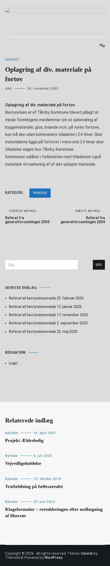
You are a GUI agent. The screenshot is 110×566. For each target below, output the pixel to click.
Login (13, 363)
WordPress (54, 557)
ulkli (8, 88)
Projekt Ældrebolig (24, 440)
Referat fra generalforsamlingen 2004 (83, 216)
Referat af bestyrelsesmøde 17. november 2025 (48, 315)
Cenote (87, 553)
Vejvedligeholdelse (23, 463)
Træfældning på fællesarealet (34, 486)
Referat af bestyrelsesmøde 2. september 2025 (48, 323)
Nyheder (12, 59)
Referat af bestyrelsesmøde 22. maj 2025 (43, 331)
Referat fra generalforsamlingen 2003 (27, 216)
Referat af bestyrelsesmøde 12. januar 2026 (45, 307)
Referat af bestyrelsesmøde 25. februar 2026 (46, 298)
